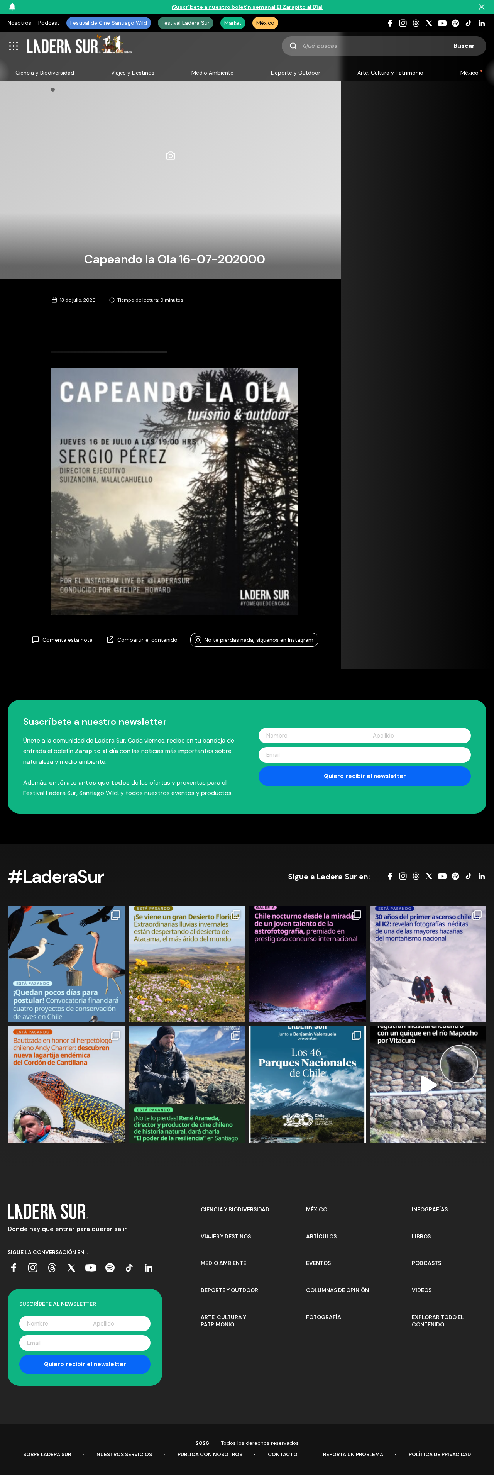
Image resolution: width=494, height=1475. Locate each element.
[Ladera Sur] (79, 46)
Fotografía (323, 1317)
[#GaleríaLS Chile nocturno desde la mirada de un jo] (307, 964)
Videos (421, 1290)
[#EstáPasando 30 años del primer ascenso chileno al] (428, 964)
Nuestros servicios (124, 1454)
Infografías (430, 1209)
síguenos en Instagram (259, 639)
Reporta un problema (353, 1454)
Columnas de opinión (337, 1290)
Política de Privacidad (440, 1454)
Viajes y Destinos (132, 72)
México (265, 22)
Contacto (283, 1454)
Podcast (48, 22)
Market (233, 22)
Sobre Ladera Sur (47, 1454)
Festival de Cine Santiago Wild (108, 22)
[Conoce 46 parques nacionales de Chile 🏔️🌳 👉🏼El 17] (307, 1084)
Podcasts (426, 1263)
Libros (421, 1236)
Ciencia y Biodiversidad (44, 72)
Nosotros (19, 22)
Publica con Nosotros (210, 1454)
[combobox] (384, 46)
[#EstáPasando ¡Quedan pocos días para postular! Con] (66, 964)
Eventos (318, 1263)
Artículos (321, 1236)
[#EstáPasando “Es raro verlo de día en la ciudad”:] (428, 1084)
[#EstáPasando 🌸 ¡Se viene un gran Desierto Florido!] (187, 964)
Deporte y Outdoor (295, 72)
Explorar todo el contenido (438, 1321)
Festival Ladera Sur (186, 22)
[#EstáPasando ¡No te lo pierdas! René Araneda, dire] (187, 1084)
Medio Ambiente (212, 72)
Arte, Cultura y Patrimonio (390, 72)
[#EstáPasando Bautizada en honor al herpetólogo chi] (66, 1084)
